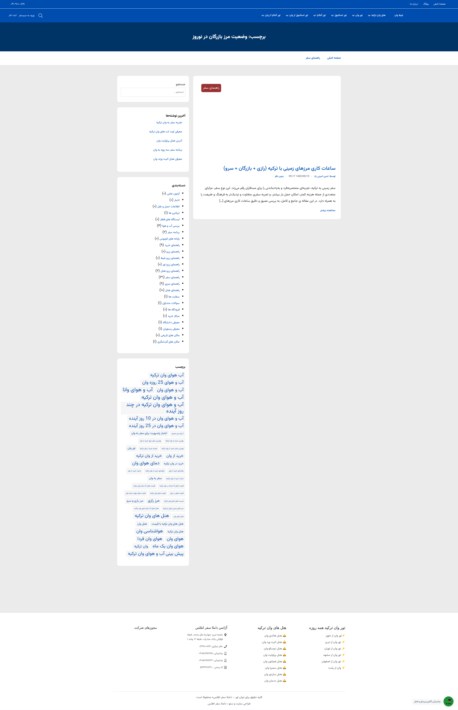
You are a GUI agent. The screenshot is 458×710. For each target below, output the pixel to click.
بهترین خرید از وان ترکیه (174, 440)
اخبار (177, 200)
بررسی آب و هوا (171, 226)
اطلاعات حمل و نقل (168, 206)
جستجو (180, 84)
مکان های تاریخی (170, 335)
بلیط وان (398, 15)
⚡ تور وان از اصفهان (333, 661)
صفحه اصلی (439, 4)
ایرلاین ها (174, 213)
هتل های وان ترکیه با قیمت (168, 524)
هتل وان (142, 524)
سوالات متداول (171, 303)
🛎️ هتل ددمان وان (275, 681)
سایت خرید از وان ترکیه (175, 478)
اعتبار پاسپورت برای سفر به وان (149, 433)
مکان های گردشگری (168, 342)
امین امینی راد (324, 176)
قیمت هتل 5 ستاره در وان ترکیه (172, 485)
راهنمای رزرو (173, 252)
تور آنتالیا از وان (272, 15)
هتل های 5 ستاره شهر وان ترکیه (146, 508)
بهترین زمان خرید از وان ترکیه (173, 448)
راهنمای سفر (313, 58)
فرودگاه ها (174, 310)
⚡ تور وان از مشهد (334, 655)
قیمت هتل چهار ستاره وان (136, 493)
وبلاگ (425, 4)
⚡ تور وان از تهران (334, 648)
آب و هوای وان (170, 390)
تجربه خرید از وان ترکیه (148, 448)
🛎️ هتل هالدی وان (275, 636)
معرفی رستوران (171, 329)
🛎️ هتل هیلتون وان (274, 661)
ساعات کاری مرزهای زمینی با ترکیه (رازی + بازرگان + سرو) (279, 168)
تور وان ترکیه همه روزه (327, 628)
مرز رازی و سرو (135, 501)
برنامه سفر (174, 232)
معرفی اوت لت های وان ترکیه (165, 132)
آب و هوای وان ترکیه (163, 397)
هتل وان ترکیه (378, 15)
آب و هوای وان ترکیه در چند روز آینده (155, 408)
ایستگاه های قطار (170, 219)
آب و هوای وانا (138, 390)
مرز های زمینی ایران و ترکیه (173, 508)
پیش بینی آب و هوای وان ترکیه (156, 554)
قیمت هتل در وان (177, 493)
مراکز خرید (174, 316)
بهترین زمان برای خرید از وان (150, 440)
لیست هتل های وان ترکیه (174, 501)
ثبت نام (12, 15)
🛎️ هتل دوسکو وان (275, 648)
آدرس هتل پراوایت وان (169, 141)
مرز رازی (154, 501)
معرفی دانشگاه (171, 322)
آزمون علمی (173, 194)
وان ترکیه (141, 546)
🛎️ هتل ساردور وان (275, 674)
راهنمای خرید (172, 245)
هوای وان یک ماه (168, 546)
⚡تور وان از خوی (335, 636)
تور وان (358, 15)
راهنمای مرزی (172, 284)
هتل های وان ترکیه (152, 516)
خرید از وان (175, 456)
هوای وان (175, 539)
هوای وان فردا (149, 539)
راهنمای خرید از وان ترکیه (154, 470)
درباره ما (414, 4)
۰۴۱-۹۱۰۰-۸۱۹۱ (18, 4)
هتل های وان (179, 516)
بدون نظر (279, 176)
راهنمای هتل (172, 290)
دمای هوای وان (145, 463)
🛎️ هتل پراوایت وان (274, 655)
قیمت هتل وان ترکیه (158, 493)
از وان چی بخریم (178, 433)
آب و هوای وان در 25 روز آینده (156, 426)
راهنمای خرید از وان (176, 470)
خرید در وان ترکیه (174, 463)
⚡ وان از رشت (336, 668)
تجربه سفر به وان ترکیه (169, 123)
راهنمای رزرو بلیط (170, 258)
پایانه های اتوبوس (170, 239)
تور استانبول (341, 15)
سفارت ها (174, 297)
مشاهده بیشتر (327, 211)
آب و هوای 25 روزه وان (163, 382)
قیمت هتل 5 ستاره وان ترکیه (144, 485)
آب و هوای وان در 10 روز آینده (156, 418)
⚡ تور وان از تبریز (335, 642)
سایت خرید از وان (134, 470)
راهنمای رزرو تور (171, 264)
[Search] (125, 92)
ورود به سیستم (26, 16)
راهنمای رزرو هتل (170, 271)
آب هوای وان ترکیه (167, 375)
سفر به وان (155, 478)
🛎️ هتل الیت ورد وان (274, 642)
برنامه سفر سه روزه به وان (167, 150)
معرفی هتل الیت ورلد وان (167, 159)
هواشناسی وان (149, 531)
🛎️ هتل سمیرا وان (275, 668)
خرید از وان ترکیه (149, 456)
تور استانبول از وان (298, 15)
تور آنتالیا (321, 15)
